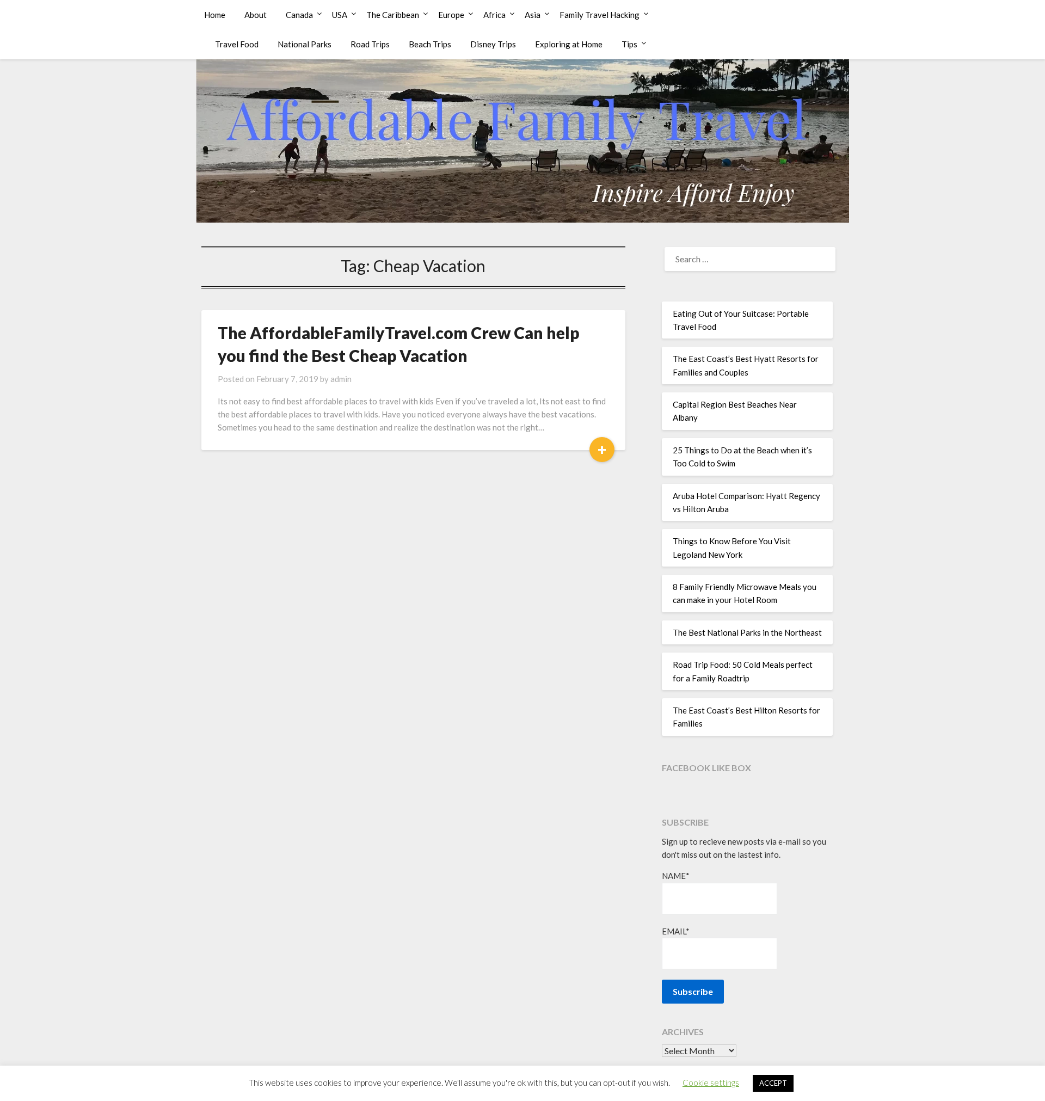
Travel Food (237, 44)
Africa (494, 15)
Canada (299, 15)
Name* (676, 876)
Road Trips (370, 44)
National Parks (304, 44)
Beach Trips (430, 44)
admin (341, 379)
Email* (676, 931)
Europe (451, 15)
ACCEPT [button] (773, 1083)
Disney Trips (493, 44)
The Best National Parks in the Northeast (747, 632)
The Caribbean (392, 15)
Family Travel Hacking (600, 15)
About (255, 15)
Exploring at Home (569, 44)
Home (214, 15)
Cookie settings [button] (711, 1082)
